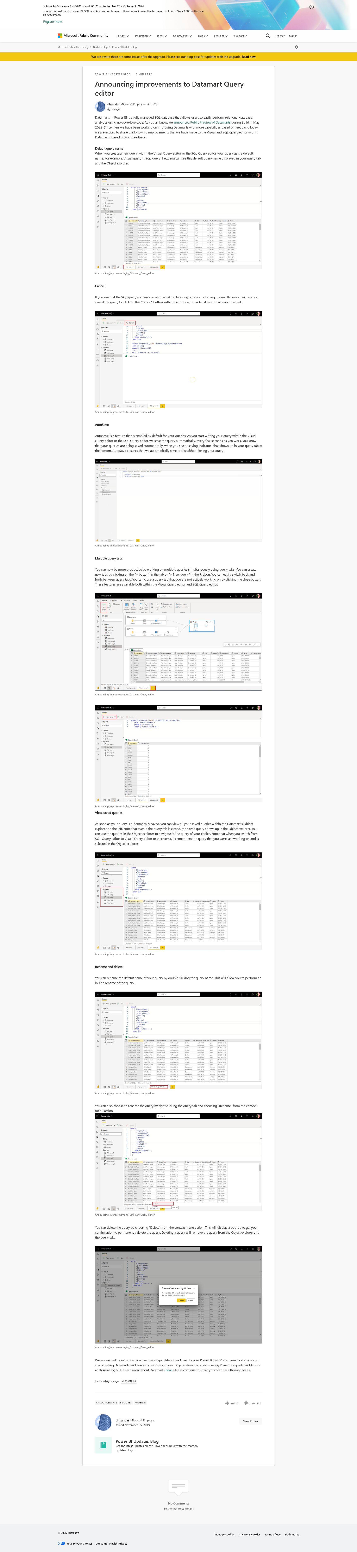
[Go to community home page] (83, 35)
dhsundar (113, 104)
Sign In (293, 35)
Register (280, 35)
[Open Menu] (296, 47)
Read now (249, 57)
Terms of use (273, 1534)
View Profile (250, 1421)
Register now (52, 21)
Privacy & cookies (250, 1534)
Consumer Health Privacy (111, 1543)
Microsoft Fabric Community (73, 47)
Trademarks (292, 1534)
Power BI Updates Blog (124, 47)
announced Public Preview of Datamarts (202, 122)
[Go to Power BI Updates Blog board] (103, 1445)
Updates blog (100, 47)
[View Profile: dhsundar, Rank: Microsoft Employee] (100, 106)
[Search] (267, 35)
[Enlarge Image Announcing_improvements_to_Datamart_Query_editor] (178, 220)
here (168, 1370)
